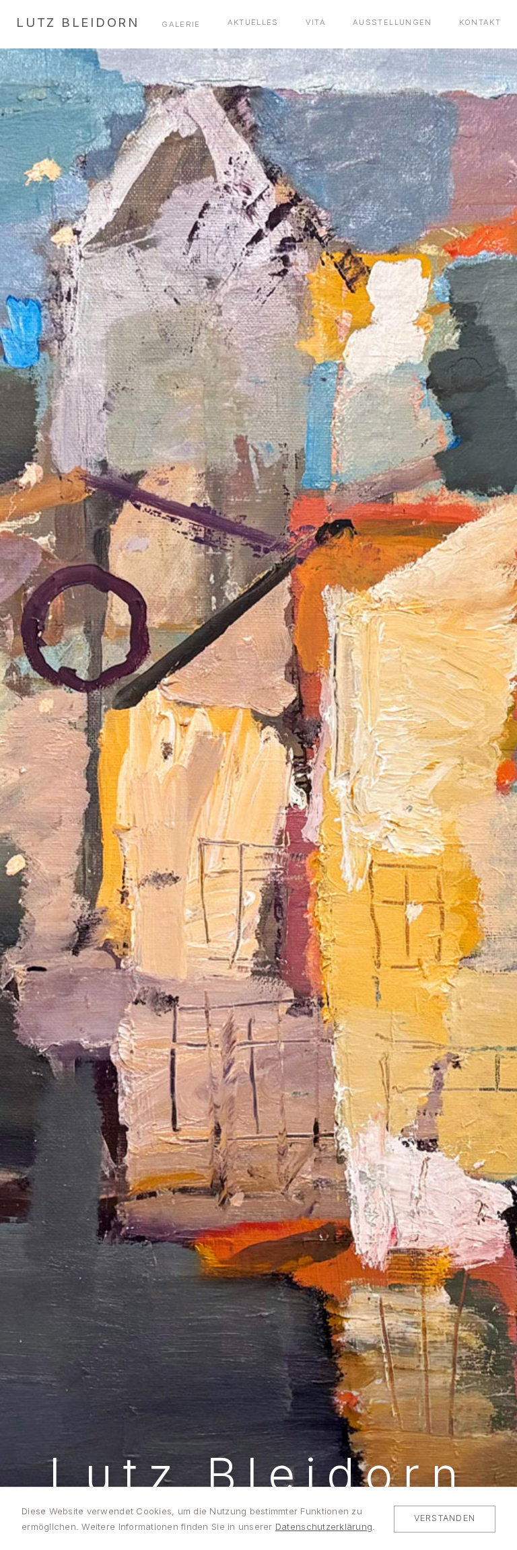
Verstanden (444, 1518)
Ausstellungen (392, 22)
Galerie (181, 24)
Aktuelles (253, 22)
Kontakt (480, 22)
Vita (316, 22)
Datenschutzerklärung (323, 1526)
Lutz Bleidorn (77, 22)
